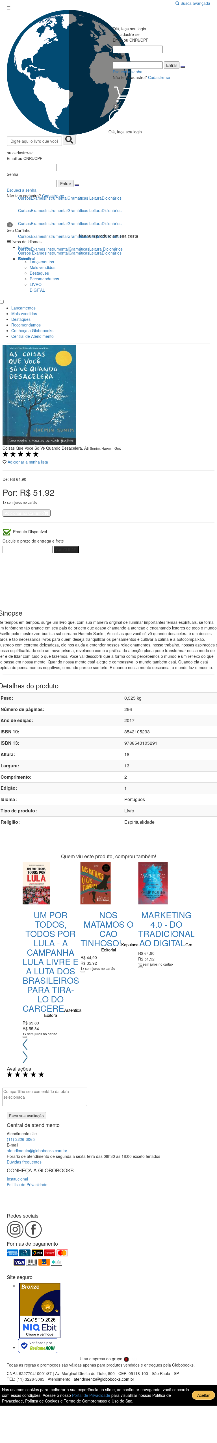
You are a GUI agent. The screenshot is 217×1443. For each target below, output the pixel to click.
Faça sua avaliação (26, 1115)
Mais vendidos (42, 267)
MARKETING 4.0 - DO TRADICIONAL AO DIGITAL (166, 929)
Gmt (117, 448)
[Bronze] (39, 1310)
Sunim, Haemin (102, 448)
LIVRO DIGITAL (37, 287)
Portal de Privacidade (91, 1395)
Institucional (17, 1179)
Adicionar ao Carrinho (24, 513)
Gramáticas (79, 253)
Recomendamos (44, 278)
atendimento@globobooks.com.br (37, 1150)
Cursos (24, 253)
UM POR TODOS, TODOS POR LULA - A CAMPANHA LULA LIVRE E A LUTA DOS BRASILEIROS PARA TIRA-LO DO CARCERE (51, 961)
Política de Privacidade (27, 1184)
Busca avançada (195, 3)
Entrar (65, 183)
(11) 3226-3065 (21, 1139)
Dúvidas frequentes (24, 1162)
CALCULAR (66, 549)
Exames (39, 253)
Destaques (39, 273)
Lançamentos (42, 261)
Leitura (95, 253)
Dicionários (111, 253)
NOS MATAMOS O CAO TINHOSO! (107, 929)
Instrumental (57, 253)
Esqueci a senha (21, 190)
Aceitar (203, 1395)
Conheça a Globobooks (32, 330)
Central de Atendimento (32, 336)
